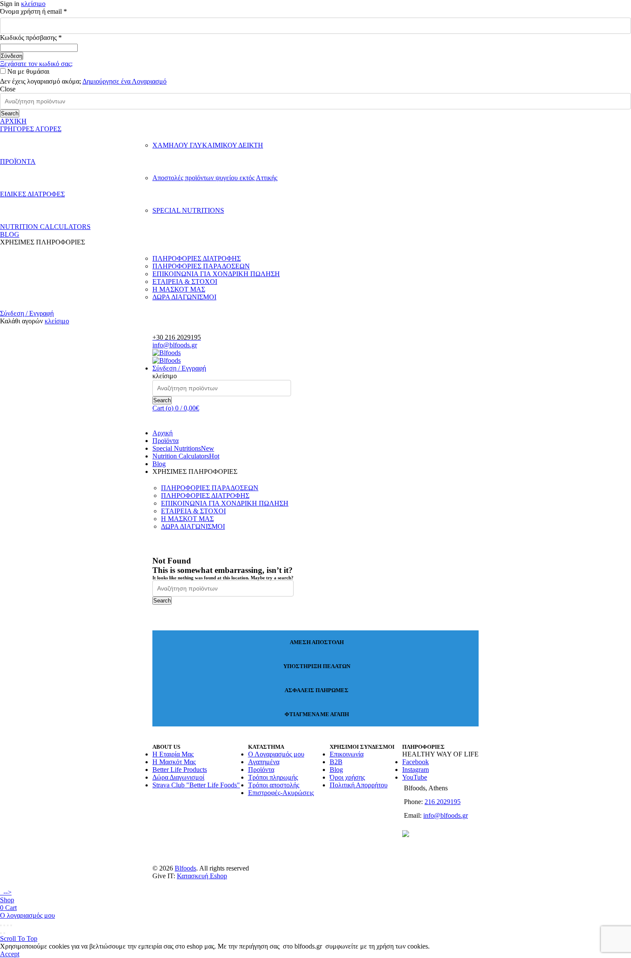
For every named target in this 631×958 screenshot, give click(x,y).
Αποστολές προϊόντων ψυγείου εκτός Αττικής (214, 177)
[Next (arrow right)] (4, 933)
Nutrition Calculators (185, 456)
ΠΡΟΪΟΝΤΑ (18, 161)
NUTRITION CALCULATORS (45, 226)
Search (9, 113)
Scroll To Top (18, 938)
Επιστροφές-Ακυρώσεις (281, 792)
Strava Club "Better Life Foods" (196, 785)
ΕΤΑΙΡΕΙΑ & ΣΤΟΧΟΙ (184, 281)
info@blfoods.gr (174, 345)
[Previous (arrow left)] (1, 933)
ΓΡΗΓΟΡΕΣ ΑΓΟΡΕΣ (30, 129)
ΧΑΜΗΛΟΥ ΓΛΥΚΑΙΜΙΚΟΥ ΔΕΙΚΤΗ (207, 145)
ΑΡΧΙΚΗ (13, 121)
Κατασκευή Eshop (202, 876)
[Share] (4, 925)
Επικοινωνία (347, 754)
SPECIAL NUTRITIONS (188, 210)
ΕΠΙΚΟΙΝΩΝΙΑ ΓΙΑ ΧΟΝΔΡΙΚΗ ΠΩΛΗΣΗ (216, 273)
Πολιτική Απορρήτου (359, 785)
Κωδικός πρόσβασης (45, 37)
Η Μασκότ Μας (174, 761)
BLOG (9, 234)
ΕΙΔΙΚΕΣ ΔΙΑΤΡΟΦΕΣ (32, 194)
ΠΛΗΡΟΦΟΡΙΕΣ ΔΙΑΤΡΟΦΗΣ (196, 258)
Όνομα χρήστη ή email (47, 11)
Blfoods (185, 868)
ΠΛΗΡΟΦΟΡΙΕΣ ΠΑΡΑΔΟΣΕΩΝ (201, 266)
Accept (9, 954)
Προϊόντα (165, 440)
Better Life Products (179, 769)
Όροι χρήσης (347, 777)
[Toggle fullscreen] (8, 925)
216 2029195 (443, 801)
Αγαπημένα (263, 761)
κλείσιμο (33, 3)
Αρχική (162, 433)
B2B (336, 761)
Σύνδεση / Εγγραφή (27, 313)
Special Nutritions (183, 448)
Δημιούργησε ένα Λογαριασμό (124, 81)
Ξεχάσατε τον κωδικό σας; (36, 63)
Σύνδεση (11, 56)
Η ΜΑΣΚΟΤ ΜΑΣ (178, 289)
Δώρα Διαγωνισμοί (178, 777)
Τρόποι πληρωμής (273, 777)
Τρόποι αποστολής (273, 785)
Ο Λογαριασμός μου (276, 754)
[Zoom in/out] (11, 925)
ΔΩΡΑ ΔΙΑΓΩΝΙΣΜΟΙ (184, 297)
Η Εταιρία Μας (173, 754)
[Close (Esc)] (1, 925)
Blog (159, 463)
